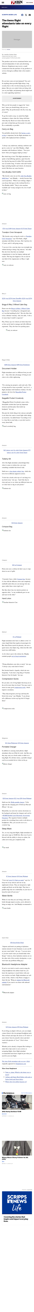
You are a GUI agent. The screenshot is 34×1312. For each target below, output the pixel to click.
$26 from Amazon (8, 798)
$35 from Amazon (11, 1027)
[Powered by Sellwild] (29, 1189)
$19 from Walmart (22, 876)
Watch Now (29, 2)
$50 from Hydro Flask (17, 943)
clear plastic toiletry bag (16, 471)
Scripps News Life (9, 15)
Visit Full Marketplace (26, 1093)
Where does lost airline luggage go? (16, 1082)
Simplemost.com (21, 1064)
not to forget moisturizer (19, 656)
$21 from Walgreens (11, 743)
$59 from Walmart (22, 1027)
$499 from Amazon (10, 365)
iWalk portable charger (17, 802)
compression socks (20, 687)
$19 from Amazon (23, 743)
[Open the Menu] (2, 2)
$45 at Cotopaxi (17, 565)
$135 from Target (26, 228)
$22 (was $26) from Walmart (22, 798)
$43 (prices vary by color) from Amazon (16, 450)
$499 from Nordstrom (23, 365)
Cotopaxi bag (21, 579)
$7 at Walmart (17, 637)
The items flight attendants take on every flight (16, 1061)
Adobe (8, 49)
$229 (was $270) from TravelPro (12, 298)
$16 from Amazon (17, 523)
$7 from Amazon (11, 876)
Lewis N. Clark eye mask (16, 880)
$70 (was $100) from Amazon (12, 228)
